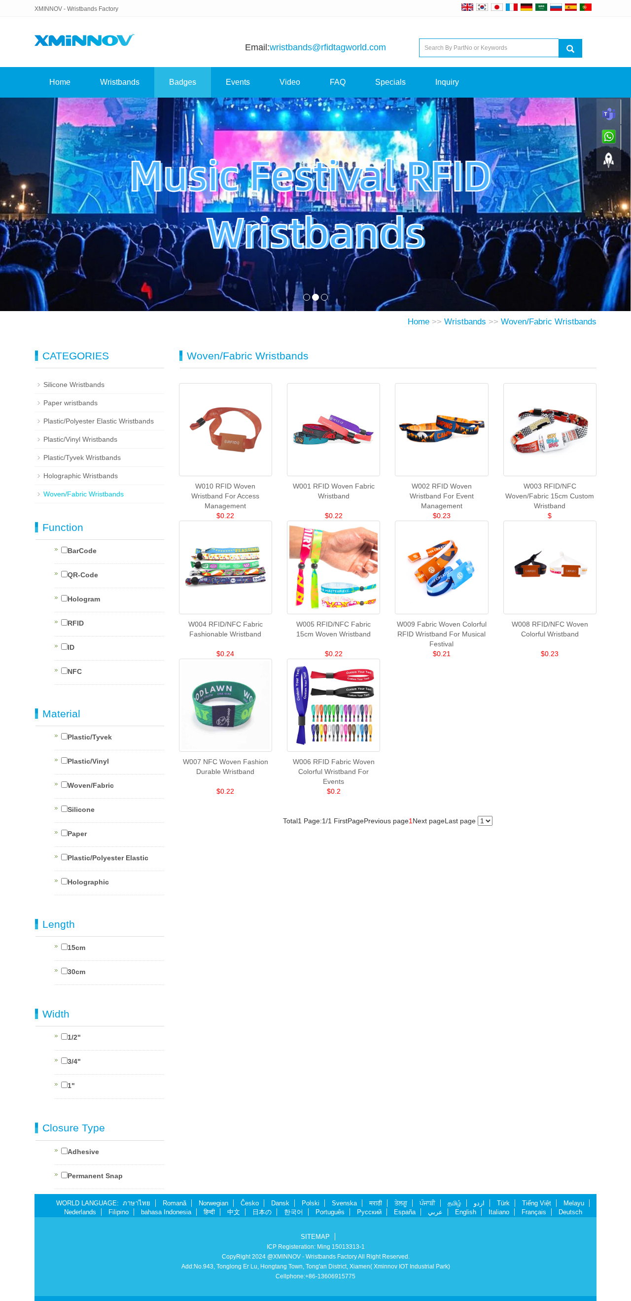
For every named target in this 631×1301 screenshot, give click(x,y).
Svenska (344, 1203)
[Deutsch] (526, 6)
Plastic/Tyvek (90, 737)
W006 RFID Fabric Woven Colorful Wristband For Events (334, 771)
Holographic (88, 882)
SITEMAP (315, 1236)
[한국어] (482, 6)
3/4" (74, 1061)
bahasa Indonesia (166, 1212)
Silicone (81, 809)
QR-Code (83, 575)
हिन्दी (209, 1212)
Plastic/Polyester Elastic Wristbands (98, 421)
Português (330, 1212)
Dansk (280, 1203)
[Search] (570, 48)
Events (238, 82)
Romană (174, 1203)
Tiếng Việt (536, 1203)
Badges (182, 82)
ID (71, 647)
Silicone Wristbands (74, 384)
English (465, 1212)
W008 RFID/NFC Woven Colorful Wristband (550, 629)
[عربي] (541, 6)
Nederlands (80, 1212)
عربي (435, 1212)
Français (534, 1212)
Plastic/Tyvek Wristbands (82, 457)
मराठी (375, 1203)
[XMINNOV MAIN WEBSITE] (467, 6)
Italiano (499, 1212)
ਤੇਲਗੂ (400, 1203)
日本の (262, 1212)
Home (59, 82)
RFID (76, 623)
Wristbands (120, 82)
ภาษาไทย (136, 1203)
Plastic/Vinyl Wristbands (80, 439)
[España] (571, 6)
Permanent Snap (95, 1176)
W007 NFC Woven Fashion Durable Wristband (225, 766)
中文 (233, 1212)
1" (71, 1086)
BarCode (82, 551)
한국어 (293, 1212)
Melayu (573, 1203)
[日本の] (498, 6)
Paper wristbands (70, 403)
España (405, 1212)
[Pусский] (556, 6)
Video (290, 82)
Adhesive (83, 1152)
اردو (479, 1203)
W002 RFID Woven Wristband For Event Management (442, 496)
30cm (76, 972)
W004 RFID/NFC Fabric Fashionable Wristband (225, 629)
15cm (76, 947)
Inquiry (447, 82)
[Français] (512, 6)
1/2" (74, 1037)
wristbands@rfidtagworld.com (328, 47)
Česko (250, 1203)
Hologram (84, 599)
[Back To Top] (608, 163)
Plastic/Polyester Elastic (108, 858)
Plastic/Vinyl (88, 761)
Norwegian (213, 1203)
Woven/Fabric (91, 785)
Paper (77, 834)
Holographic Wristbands (80, 476)
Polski (310, 1203)
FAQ (338, 82)
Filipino (118, 1212)
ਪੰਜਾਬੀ (427, 1203)
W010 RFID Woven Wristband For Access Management (225, 496)
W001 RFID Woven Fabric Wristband (334, 491)
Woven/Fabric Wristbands (548, 321)
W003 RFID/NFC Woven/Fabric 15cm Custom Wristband (549, 496)
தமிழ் (454, 1203)
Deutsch (570, 1212)
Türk (503, 1203)
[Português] (586, 6)
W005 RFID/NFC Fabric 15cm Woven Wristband (333, 629)
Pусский (369, 1212)
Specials (390, 82)
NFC (75, 671)
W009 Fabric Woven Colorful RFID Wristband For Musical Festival (442, 634)
